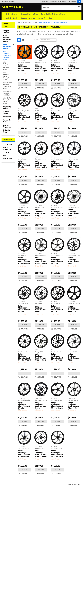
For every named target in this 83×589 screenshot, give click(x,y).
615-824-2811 (45, 1)
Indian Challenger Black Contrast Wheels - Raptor (57, 405)
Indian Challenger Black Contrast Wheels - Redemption (24, 116)
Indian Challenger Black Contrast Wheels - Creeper (57, 116)
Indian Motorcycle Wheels (7, 47)
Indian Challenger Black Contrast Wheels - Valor (24, 453)
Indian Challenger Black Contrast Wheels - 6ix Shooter (73, 405)
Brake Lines (7, 117)
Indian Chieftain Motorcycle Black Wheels (7, 93)
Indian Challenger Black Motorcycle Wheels (6, 65)
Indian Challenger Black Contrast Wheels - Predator (57, 309)
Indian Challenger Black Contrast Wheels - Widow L (24, 261)
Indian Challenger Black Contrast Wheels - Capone (73, 213)
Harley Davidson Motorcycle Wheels (7, 39)
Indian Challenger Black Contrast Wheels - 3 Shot (41, 116)
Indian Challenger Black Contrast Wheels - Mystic (57, 212)
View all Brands (8, 159)
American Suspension (7, 126)
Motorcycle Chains (7, 121)
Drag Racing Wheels (11, 18)
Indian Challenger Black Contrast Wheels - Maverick (57, 68)
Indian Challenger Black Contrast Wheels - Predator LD (40, 309)
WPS (4, 156)
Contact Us (41, 18)
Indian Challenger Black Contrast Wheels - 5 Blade (73, 309)
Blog (50, 18)
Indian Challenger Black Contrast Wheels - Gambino (40, 213)
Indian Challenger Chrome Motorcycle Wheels (6, 76)
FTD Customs (7, 144)
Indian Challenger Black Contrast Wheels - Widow (41, 261)
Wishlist (64, 1)
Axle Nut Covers (6, 113)
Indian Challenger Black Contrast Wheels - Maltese (24, 164)
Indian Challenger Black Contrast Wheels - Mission (40, 405)
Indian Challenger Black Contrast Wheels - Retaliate (73, 68)
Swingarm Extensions (28, 18)
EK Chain (6, 152)
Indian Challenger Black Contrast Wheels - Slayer (41, 68)
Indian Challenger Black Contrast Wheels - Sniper (57, 453)
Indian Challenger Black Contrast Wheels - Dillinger (73, 116)
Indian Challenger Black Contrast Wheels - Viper (57, 357)
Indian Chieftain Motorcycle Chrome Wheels (7, 100)
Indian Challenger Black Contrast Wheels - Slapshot (73, 357)
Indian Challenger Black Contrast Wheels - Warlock (24, 405)
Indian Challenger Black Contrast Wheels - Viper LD (40, 357)
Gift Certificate (54, 1)
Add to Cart (24, 83)
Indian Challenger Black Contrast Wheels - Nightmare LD (73, 261)
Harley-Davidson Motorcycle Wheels (53, 14)
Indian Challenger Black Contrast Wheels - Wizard (24, 357)
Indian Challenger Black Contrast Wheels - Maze (24, 212)
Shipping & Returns (11, 14)
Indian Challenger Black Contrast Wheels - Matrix (41, 164)
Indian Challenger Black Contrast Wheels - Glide (73, 164)
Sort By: (36, 40)
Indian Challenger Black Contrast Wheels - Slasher (57, 164)
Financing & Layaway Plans (29, 14)
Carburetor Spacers (6, 131)
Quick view (24, 57)
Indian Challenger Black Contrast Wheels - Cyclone (57, 261)
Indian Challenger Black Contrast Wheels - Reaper (24, 68)
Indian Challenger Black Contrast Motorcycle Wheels (7, 55)
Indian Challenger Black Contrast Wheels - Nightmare (24, 309)
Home (19, 22)
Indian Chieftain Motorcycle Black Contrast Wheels (7, 85)
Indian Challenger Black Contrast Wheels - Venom (41, 453)
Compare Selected (74, 484)
